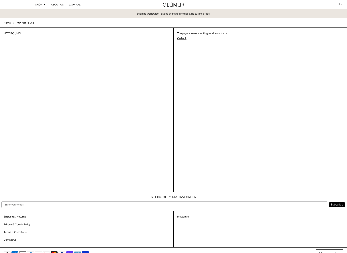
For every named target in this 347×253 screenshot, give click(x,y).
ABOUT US (57, 4)
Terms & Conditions (15, 232)
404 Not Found (25, 22)
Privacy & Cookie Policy (17, 224)
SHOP (38, 4)
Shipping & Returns (15, 216)
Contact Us (10, 239)
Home (7, 22)
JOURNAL (75, 4)
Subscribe (337, 204)
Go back (182, 38)
